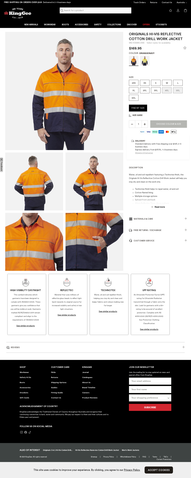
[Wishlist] (185, 49)
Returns (153, 2)
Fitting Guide (57, 393)
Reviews (15, 347)
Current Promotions (164, 459)
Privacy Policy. (132, 470)
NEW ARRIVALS (31, 25)
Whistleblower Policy (128, 457)
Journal (85, 372)
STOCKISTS (161, 25)
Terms (154, 457)
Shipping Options (58, 382)
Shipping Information (144, 153)
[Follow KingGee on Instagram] (21, 432)
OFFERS (146, 25)
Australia (181, 2)
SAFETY (97, 25)
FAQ (144, 457)
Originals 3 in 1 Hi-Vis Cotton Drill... (57, 450)
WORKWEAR (50, 25)
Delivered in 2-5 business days (57, 2)
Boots (22, 382)
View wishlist (170, 10)
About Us (86, 382)
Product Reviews (89, 398)
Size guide (138, 115)
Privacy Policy (108, 457)
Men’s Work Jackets (130, 450)
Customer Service (144, 241)
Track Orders (139, 2)
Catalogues (87, 377)
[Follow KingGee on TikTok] (30, 432)
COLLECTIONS (114, 25)
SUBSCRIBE (150, 407)
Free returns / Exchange (147, 230)
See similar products (25, 326)
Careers (85, 393)
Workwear (24, 372)
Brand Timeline (88, 387)
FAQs (53, 372)
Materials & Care (143, 219)
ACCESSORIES (81, 25)
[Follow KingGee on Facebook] (25, 432)
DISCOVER (132, 25)
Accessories (25, 387)
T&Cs (165, 457)
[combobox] (95, 10)
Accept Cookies (159, 470)
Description (136, 168)
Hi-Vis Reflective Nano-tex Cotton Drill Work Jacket (97, 450)
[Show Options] (168, 397)
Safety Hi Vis (25, 377)
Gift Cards (24, 398)
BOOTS (65, 25)
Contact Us (167, 2)
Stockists (24, 393)
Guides (54, 387)
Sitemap (94, 457)
